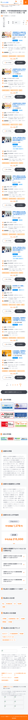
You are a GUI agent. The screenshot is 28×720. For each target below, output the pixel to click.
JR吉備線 (10, 621)
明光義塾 (21, 633)
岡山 (3, 603)
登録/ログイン (16, 3)
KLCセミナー (5, 633)
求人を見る (20, 62)
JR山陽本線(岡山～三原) (13, 618)
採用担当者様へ (5, 680)
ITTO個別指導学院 (14, 633)
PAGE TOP (25, 647)
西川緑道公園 (9, 603)
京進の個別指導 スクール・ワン (9, 640)
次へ (27, 21)
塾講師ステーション (8, 686)
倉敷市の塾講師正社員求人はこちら (13, 392)
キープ (21, 3)
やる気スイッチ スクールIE (8, 636)
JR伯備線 (23, 618)
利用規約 (16, 677)
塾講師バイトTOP (4, 5)
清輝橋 (3, 607)
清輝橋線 (4, 621)
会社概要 (16, 680)
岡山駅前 (19, 603)
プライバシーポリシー (7, 677)
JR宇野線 (4, 618)
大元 (15, 603)
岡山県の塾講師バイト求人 (14, 5)
